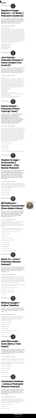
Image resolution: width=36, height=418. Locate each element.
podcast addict (7, 175)
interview (17, 117)
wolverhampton (15, 123)
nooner (12, 19)
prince (23, 119)
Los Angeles (6, 173)
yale (5, 72)
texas (20, 177)
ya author (2, 72)
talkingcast (3, 121)
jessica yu (12, 268)
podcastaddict (6, 119)
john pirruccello (10, 351)
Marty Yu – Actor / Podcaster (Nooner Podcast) (11, 262)
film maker (22, 212)
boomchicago (18, 267)
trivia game (20, 71)
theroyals (13, 121)
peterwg (13, 310)
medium (23, 309)
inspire (15, 117)
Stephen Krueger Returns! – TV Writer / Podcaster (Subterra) (12, 13)
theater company (10, 71)
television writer (4, 23)
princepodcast (3, 120)
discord (12, 18)
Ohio (10, 214)
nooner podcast (6, 214)
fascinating (8, 115)
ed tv (23, 349)
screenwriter (16, 176)
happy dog (3, 213)
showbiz (15, 352)
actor (12, 211)
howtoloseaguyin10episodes (6, 117)
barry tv (20, 349)
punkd (6, 20)
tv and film (8, 216)
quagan (17, 310)
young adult (20, 72)
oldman (20, 173)
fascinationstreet (17, 115)
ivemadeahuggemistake (5, 118)
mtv (9, 19)
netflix (13, 269)
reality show (9, 20)
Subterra (13, 21)
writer (18, 23)
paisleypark (20, 118)
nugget (18, 173)
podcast (8, 18)
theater (5, 71)
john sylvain (17, 69)
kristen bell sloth (4, 269)
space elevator (20, 70)
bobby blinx (16, 68)
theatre (14, 71)
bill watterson (15, 211)
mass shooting (6, 19)
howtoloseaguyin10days (14, 116)
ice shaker (18, 18)
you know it (8, 72)
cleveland (20, 211)
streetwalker (9, 21)
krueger (2, 173)
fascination (12, 115)
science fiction (19, 20)
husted (12, 117)
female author (10, 309)
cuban (2, 390)
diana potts (8, 390)
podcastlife (20, 119)
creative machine (4, 69)
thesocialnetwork (4, 123)
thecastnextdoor (8, 121)
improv (14, 69)
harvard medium (19, 309)
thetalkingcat (9, 123)
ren (19, 310)
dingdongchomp (10, 171)
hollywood (17, 172)
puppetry (2, 215)
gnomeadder (21, 350)
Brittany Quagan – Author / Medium (10, 304)
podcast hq (12, 175)
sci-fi (16, 20)
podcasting (16, 119)
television (16, 177)
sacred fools (7, 70)
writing (2, 178)
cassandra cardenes (20, 389)
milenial (13, 391)
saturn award (7, 215)
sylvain (2, 71)
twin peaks (8, 353)
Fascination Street (17, 416)
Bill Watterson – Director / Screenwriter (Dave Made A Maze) (13, 206)
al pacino (17, 349)
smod (11, 120)
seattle (11, 70)
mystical (7, 310)
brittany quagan (16, 308)
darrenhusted (3, 115)
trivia (17, 71)
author (12, 68)
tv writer (15, 23)
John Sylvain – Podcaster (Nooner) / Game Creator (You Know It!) (12, 61)
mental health (3, 310)
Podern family (7, 176)
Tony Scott (12, 23)
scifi (22, 20)
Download (13, 26)
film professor (10, 69)
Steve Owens (3, 18)
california (15, 170)
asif (19, 114)
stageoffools (15, 120)
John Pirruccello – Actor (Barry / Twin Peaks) (11, 344)
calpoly (19, 68)
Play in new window (7, 26)
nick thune (21, 213)
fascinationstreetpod (4, 116)
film (8, 172)
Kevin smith (22, 268)
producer (12, 176)
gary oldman (12, 172)
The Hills (8, 23)
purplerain (8, 120)
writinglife (5, 178)
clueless (22, 114)
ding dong (18, 170)
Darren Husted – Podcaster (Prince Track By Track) (10, 109)
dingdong (5, 171)
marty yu (10, 173)
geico (13, 350)
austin (12, 170)
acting (12, 267)
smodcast (20, 176)
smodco (13, 70)
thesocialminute (18, 121)
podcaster (18, 19)
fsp (9, 116)
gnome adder (16, 350)
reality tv (13, 20)
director (7, 212)
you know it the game (14, 72)
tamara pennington (18, 21)
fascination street (16, 212)
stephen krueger (4, 21)
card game (23, 68)
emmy (15, 18)
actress (14, 389)
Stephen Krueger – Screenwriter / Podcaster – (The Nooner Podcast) (11, 163)
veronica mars (3, 271)
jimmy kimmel (17, 268)
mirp (14, 118)
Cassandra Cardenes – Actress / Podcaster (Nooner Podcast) (12, 384)
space (16, 70)
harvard (14, 309)
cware (5, 390)
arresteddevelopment (15, 114)
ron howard (12, 352)
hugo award (7, 213)
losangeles (11, 118)
